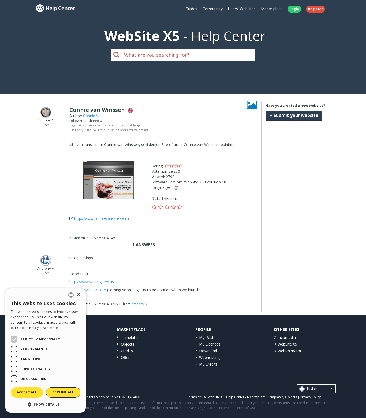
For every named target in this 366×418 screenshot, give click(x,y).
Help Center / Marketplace (246, 397)
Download (208, 350)
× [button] (78, 295)
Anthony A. (139, 304)
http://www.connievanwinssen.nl (102, 218)
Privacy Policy (310, 397)
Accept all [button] (27, 392)
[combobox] (71, 295)
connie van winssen (100, 125)
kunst (120, 125)
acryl (81, 125)
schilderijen (134, 125)
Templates (130, 337)
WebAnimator (289, 350)
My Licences (210, 344)
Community (213, 8)
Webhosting (209, 357)
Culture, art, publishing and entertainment (116, 130)
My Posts (207, 337)
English (311, 388)
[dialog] (45, 350)
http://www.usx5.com (87, 289)
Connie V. (91, 115)
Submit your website (295, 115)
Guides (191, 8)
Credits (127, 350)
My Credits (208, 364)
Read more (49, 327)
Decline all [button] (63, 392)
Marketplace (271, 8)
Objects (127, 344)
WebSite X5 (287, 344)
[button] (45, 404)
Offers (126, 357)
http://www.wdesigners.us (91, 281)
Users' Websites (242, 8)
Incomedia (287, 337)
